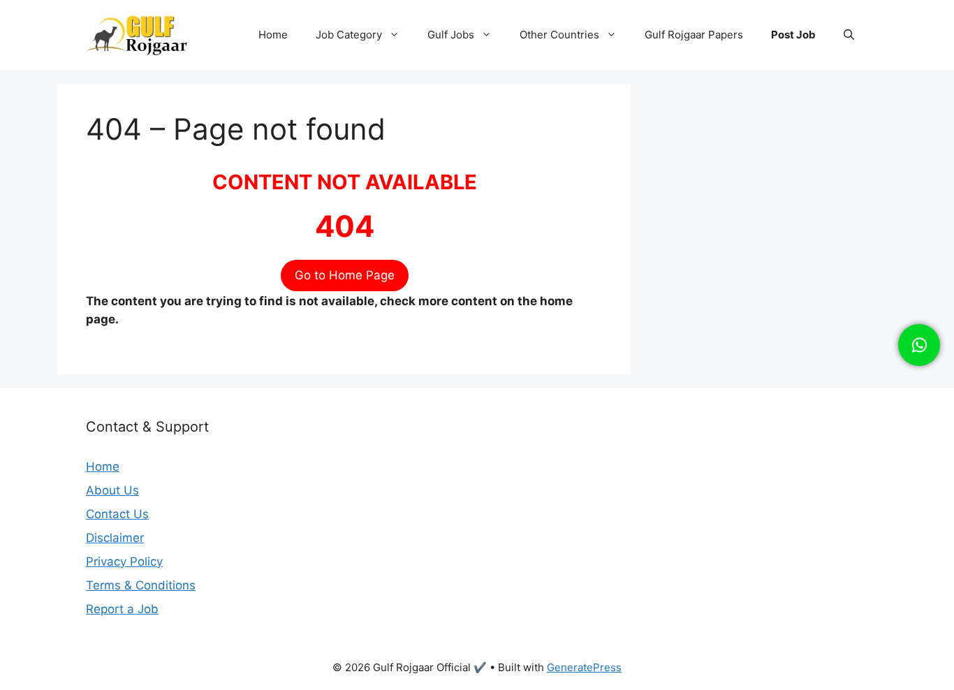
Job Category (349, 34)
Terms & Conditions (141, 585)
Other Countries (559, 34)
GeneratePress (584, 667)
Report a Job (122, 609)
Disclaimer (115, 538)
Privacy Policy (124, 561)
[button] (849, 35)
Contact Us (117, 514)
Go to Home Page (345, 275)
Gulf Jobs (450, 34)
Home (273, 34)
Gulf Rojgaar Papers (694, 34)
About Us (112, 490)
